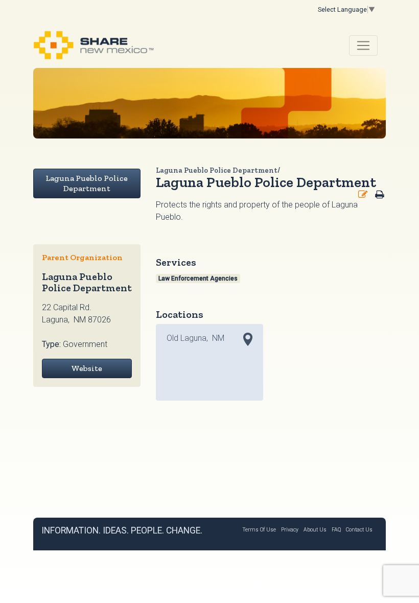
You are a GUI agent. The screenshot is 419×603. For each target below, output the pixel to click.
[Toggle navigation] (363, 45)
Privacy (289, 529)
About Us (315, 529)
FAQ (336, 529)
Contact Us (359, 529)
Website (86, 368)
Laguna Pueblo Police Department (86, 183)
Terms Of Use (259, 529)
